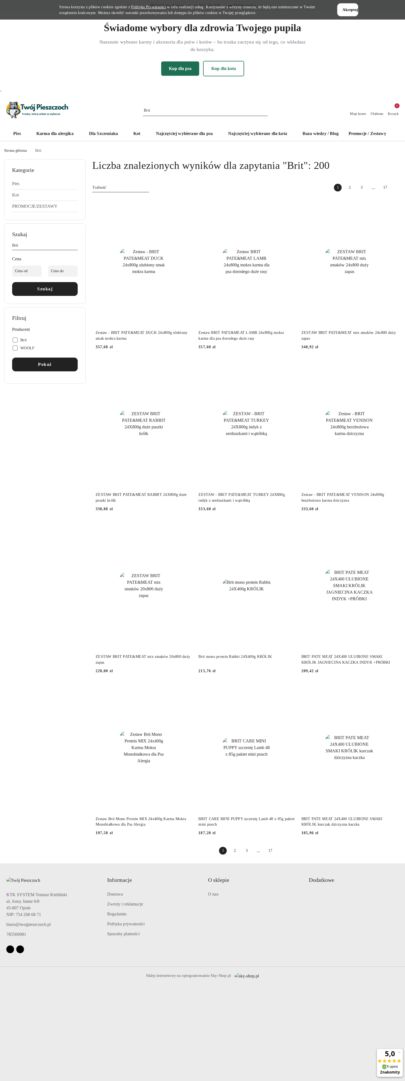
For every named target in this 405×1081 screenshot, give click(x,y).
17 (385, 187)
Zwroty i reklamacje (125, 904)
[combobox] (120, 187)
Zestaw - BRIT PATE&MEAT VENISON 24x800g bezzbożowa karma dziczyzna (342, 497)
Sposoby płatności (123, 933)
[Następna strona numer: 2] (397, 187)
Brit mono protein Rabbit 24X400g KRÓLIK (235, 657)
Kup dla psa (180, 68)
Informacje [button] (119, 880)
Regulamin (116, 914)
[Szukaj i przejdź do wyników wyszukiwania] (264, 110)
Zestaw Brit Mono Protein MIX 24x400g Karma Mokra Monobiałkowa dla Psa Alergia (141, 821)
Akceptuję (350, 10)
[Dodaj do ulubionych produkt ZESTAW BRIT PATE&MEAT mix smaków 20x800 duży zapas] (185, 528)
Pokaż (45, 364)
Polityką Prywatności (148, 7)
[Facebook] (10, 949)
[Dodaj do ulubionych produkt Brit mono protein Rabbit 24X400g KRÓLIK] (288, 528)
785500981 (16, 934)
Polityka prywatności (126, 923)
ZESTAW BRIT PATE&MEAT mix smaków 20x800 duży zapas (143, 659)
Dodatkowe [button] (321, 880)
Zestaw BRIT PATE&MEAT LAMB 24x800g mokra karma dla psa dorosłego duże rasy (241, 335)
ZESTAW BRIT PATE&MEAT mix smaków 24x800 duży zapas (348, 335)
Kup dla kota (223, 68)
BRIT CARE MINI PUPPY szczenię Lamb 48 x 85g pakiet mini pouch (246, 821)
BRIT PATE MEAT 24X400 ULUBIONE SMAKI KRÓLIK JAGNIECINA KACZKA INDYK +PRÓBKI (345, 659)
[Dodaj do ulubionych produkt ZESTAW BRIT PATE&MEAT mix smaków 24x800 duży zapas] (391, 204)
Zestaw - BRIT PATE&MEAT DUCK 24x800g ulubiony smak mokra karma (142, 335)
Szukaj (45, 289)
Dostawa (115, 894)
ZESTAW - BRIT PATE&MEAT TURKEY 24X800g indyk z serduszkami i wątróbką (241, 497)
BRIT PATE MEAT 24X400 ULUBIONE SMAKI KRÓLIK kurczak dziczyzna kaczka (342, 821)
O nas (213, 894)
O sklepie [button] (218, 880)
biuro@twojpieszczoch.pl (28, 924)
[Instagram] (20, 949)
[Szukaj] (75, 246)
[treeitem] (45, 183)
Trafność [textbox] (99, 187)
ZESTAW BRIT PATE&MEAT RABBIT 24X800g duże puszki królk (141, 497)
